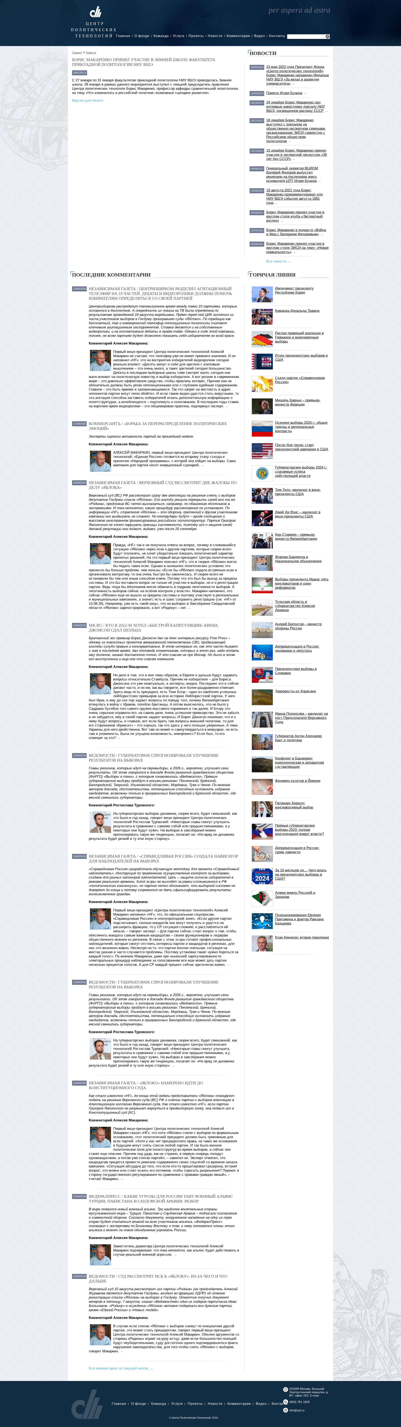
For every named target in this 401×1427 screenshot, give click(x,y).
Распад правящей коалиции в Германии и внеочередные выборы (299, 337)
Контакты (277, 36)
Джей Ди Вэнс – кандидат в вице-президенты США (297, 514)
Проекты (196, 36)
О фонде (142, 36)
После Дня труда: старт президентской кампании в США (301, 447)
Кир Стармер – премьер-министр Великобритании (296, 537)
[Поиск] (327, 37)
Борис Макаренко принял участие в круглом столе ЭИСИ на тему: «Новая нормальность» (297, 248)
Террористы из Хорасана (295, 691)
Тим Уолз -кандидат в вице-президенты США (298, 492)
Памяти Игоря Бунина (284, 93)
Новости (215, 36)
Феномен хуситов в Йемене (297, 781)
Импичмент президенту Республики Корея (294, 290)
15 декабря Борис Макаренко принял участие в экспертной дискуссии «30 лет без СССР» (296, 155)
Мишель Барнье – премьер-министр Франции (297, 402)
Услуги (178, 36)
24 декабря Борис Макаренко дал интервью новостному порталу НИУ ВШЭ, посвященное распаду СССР (295, 106)
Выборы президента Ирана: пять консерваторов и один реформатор (302, 583)
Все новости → (278, 261)
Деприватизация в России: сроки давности (297, 850)
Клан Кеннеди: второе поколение (302, 937)
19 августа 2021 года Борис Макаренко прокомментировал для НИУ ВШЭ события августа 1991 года (294, 196)
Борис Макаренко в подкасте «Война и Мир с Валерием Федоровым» (296, 232)
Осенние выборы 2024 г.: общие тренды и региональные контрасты (301, 427)
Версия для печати (87, 100)
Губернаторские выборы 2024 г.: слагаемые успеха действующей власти (301, 471)
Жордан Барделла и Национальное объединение (298, 559)
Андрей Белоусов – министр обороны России (298, 626)
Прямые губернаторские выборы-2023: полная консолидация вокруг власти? (299, 830)
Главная (123, 36)
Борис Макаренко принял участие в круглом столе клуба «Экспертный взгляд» (295, 216)
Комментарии (238, 36)
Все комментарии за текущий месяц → (121, 1368)
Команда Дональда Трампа (297, 311)
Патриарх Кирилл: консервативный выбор (294, 805)
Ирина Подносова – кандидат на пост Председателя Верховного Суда (301, 718)
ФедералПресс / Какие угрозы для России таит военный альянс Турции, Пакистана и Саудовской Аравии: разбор (161, 1198)
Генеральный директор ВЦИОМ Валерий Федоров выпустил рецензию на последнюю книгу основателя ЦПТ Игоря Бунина (292, 174)
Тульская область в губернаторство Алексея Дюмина (295, 606)
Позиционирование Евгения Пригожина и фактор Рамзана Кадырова (299, 919)
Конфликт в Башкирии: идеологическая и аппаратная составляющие (299, 762)
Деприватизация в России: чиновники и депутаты (297, 648)
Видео (259, 36)
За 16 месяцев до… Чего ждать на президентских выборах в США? (301, 874)
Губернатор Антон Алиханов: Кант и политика (298, 738)
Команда (161, 36)
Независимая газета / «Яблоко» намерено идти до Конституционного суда (146, 1085)
